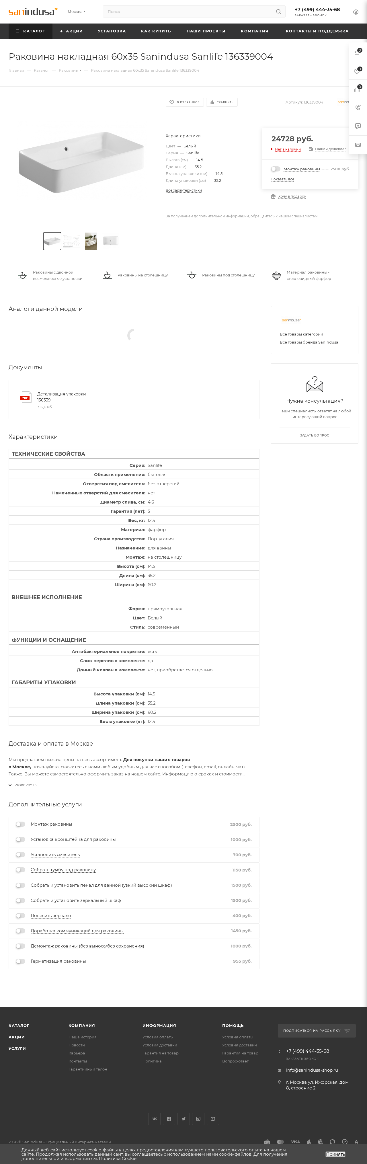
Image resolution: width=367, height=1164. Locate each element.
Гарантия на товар (160, 1053)
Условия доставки (159, 1045)
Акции (17, 1037)
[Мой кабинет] (355, 12)
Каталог (19, 1025)
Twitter (183, 1119)
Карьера (77, 1053)
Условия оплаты (157, 1037)
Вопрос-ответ (235, 1061)
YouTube (213, 1119)
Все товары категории (301, 334)
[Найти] (279, 11)
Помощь (233, 1025)
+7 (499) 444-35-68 (317, 9)
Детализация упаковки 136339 (61, 397)
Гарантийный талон (88, 1069)
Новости (77, 1045)
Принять (335, 1154)
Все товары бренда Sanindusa (309, 342)
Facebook (169, 1119)
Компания (82, 1025)
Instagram (198, 1119)
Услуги (17, 1048)
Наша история (83, 1037)
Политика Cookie (117, 1158)
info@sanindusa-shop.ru (312, 1070)
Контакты (78, 1061)
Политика (152, 1061)
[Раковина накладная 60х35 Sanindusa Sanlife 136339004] (82, 160)
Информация (159, 1025)
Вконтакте (154, 1119)
